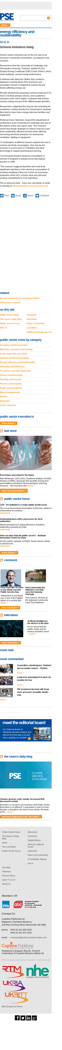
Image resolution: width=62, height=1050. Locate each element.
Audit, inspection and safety (13, 354)
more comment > (10, 607)
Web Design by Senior (12, 1006)
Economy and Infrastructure (14, 345)
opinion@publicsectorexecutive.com (30, 186)
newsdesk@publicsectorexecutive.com (28, 937)
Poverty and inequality (11, 384)
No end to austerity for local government (19, 298)
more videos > (9, 423)
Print (6, 195)
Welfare (4, 396)
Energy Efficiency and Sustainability (17, 362)
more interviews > (10, 643)
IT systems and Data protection (15, 371)
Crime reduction (8, 405)
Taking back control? (10, 302)
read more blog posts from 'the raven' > (21, 816)
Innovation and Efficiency (12, 366)
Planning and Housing (10, 379)
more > (31, 486)
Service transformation (11, 375)
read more (5, 513)
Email (18, 195)
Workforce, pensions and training (16, 349)
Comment (44, 195)
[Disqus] (26, 245)
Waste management (10, 392)
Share (30, 195)
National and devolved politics (14, 358)
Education (5, 401)
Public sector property (11, 388)
